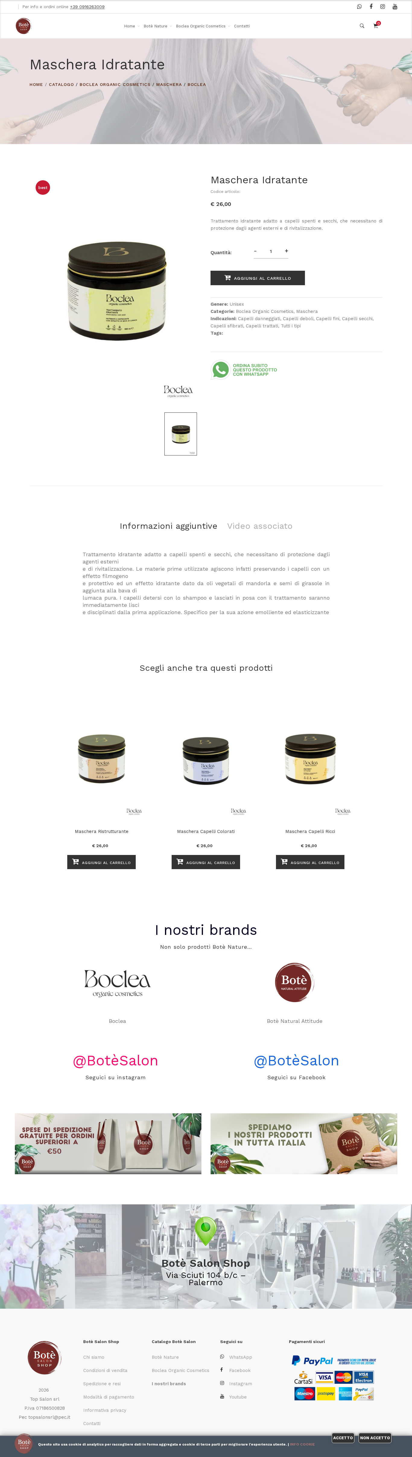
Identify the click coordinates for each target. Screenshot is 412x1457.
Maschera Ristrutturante (101, 831)
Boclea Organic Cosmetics (201, 26)
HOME (36, 84)
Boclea (197, 84)
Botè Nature (155, 26)
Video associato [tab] (260, 526)
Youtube (238, 1397)
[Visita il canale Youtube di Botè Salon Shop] (395, 6)
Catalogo (61, 84)
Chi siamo (93, 1357)
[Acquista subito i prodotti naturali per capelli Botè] (304, 1143)
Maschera (169, 84)
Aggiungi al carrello (261, 278)
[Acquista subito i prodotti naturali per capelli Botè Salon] (108, 1143)
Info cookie (302, 1444)
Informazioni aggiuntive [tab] (168, 526)
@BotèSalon (115, 1060)
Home (129, 26)
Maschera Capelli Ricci (310, 831)
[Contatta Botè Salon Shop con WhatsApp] (359, 6)
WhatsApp (240, 1357)
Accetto (343, 1438)
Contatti (242, 26)
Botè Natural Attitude (117, 1021)
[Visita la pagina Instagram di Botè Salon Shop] (382, 6)
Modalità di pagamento (108, 1397)
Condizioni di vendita (105, 1370)
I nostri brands (206, 929)
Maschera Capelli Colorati (206, 831)
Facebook (240, 1370)
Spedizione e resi (102, 1383)
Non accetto (375, 1438)
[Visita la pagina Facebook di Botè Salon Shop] (370, 6)
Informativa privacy (104, 1410)
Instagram (240, 1383)
